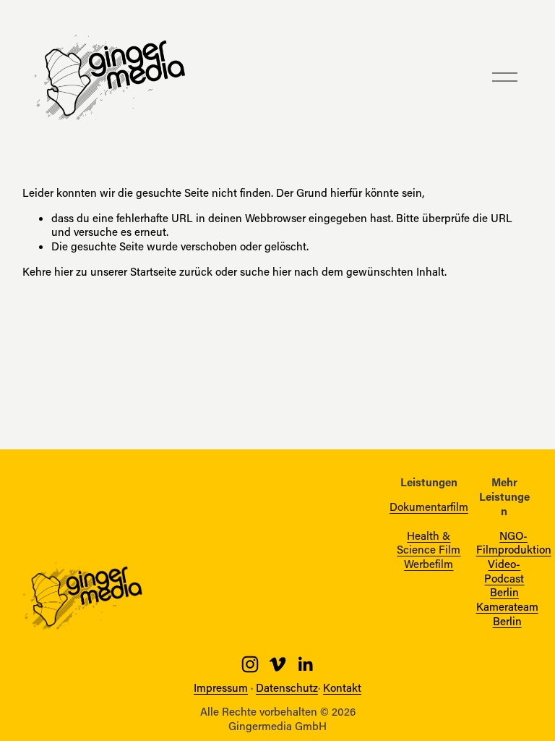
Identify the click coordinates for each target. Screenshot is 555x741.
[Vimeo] (277, 664)
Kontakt (342, 688)
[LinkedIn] (305, 664)
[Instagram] (250, 664)
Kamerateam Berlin (507, 614)
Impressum (221, 688)
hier (63, 271)
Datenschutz (287, 688)
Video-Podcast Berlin (504, 578)
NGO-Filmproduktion (513, 543)
